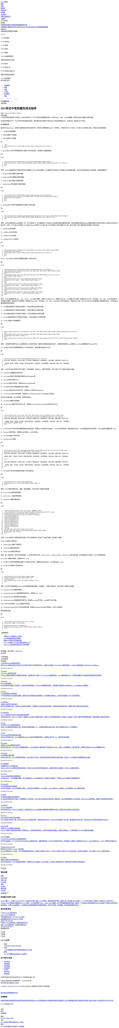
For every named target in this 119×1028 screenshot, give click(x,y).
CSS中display (10, 663)
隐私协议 (7, 974)
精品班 (3, 8)
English (6, 969)
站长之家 (46, 1000)
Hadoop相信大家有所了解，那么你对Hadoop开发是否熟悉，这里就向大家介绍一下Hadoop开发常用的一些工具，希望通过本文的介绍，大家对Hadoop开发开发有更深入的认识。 (55, 819)
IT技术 (32, 27)
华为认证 (21, 27)
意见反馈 (7, 968)
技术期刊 (7, 94)
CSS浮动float (9, 693)
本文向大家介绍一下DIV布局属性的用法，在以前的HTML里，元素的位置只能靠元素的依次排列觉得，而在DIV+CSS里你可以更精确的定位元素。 (46, 757)
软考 (12, 27)
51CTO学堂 (7, 954)
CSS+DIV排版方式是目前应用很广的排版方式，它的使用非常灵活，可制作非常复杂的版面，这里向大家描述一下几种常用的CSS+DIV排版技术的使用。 (48, 830)
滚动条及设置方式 (10, 797)
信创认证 (16, 27)
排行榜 (11, 25)
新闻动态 (7, 964)
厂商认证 (27, 27)
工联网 (69, 1000)
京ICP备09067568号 (13, 983)
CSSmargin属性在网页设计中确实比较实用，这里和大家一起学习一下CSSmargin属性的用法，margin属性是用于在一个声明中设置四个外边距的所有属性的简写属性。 (51, 675)
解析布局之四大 (9, 859)
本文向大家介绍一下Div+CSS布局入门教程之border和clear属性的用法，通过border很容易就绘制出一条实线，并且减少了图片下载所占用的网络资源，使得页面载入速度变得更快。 (56, 717)
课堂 (10, 31)
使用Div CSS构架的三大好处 (13, 636)
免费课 (3, 12)
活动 (5, 96)
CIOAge (10, 945)
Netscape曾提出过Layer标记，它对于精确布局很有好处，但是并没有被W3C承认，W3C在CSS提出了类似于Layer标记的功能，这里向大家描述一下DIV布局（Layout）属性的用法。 (56, 851)
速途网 (51, 1000)
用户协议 (7, 971)
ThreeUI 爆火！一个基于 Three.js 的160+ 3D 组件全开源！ (18, 901)
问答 (7, 31)
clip (4, 733)
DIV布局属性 (5, 764)
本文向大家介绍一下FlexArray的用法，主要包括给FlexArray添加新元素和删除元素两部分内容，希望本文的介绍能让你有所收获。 (40, 809)
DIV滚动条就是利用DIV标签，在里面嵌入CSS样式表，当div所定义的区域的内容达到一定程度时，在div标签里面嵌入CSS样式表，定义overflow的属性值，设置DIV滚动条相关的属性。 (57, 799)
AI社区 (6, 92)
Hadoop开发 (4, 826)
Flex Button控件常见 (11, 735)
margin (5, 681)
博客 (2, 4)
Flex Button (4, 743)
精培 (12, 954)
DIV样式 (3, 653)
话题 (5, 89)
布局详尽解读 (9, 786)
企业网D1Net (95, 1000)
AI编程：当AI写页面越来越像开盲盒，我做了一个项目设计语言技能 (72, 903)
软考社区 (3, 10)
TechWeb (36, 1000)
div (7, 784)
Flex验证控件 (9, 704)
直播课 (19, 25)
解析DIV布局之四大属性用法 (13, 640)
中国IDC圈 (88, 1000)
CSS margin (8, 673)
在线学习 (3, 29)
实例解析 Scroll (9, 766)
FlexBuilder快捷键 (10, 745)
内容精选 (7, 85)
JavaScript (3, 784)
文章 (2, 31)
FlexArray (6, 807)
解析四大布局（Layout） (12, 849)
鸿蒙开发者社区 (5, 16)
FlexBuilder (4, 753)
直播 (16, 31)
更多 (9, 909)
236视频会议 (81, 1000)
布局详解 (7, 755)
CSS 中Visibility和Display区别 (13, 839)
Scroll (4, 774)
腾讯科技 (9, 1000)
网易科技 (14, 1000)
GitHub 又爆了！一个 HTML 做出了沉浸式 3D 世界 (87, 901)
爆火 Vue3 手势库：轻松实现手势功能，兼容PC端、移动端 (54, 901)
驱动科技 (26, 1000)
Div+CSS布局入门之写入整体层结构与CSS (17, 642)
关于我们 (7, 961)
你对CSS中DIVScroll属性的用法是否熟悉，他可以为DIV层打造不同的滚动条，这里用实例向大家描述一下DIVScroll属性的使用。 (40, 768)
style (6, 683)
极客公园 (74, 1000)
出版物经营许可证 (12, 993)
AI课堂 (3, 18)
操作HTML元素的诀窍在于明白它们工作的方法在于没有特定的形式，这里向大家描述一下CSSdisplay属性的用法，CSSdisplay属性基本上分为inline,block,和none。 (50, 665)
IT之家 (65, 1000)
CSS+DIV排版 (5, 837)
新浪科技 (3, 1000)
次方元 (105, 1000)
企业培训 (3, 14)
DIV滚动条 (4, 805)
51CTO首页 (4, 2)
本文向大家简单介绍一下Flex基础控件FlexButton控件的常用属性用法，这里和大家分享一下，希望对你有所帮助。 (36, 737)
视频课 (3, 25)
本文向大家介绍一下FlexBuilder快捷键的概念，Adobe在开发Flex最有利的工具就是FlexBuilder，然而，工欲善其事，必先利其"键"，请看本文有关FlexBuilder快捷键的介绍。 (53, 747)
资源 (4, 31)
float (7, 702)
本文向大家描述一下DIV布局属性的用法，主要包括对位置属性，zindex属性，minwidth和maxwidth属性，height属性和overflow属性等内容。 (43, 788)
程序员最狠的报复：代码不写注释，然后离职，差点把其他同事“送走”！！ (58, 905)
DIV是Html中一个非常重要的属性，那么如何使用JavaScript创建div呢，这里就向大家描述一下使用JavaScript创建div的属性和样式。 (41, 778)
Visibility (3, 847)
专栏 (13, 31)
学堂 (2, 6)
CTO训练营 (23, 954)
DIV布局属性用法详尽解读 (12, 638)
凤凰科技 (20, 1000)
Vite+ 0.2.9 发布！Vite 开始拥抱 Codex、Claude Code (35, 903)
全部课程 (3, 27)
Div (2, 723)
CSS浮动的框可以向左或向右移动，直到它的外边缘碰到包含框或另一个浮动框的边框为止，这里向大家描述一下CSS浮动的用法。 (41, 695)
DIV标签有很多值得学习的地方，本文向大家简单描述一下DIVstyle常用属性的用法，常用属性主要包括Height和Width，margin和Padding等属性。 (45, 685)
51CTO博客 (7, 950)
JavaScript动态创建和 (11, 776)
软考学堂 (24, 25)
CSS (2, 671)
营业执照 (4, 993)
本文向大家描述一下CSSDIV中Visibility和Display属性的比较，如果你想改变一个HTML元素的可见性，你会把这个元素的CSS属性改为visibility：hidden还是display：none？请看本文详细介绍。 (59, 841)
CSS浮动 (3, 702)
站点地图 (7, 966)
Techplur (18, 945)
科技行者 (31, 1000)
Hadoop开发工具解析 (10, 817)
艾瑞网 (41, 1000)
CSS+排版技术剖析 (10, 828)
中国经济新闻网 (58, 1000)
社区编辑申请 (5, 101)
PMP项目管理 (38, 27)
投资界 (101, 1000)
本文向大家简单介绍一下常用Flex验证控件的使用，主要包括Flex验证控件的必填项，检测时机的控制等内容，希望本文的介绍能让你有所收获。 (45, 706)
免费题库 (45, 27)
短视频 (15, 25)
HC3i (14, 945)
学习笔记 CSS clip (10, 725)
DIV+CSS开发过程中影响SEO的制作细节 (16, 644)
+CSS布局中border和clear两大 (15, 715)
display (5, 671)
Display (8, 847)
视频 (5, 87)
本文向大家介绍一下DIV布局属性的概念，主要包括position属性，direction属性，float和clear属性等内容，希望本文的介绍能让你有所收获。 (43, 862)
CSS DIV (12, 847)
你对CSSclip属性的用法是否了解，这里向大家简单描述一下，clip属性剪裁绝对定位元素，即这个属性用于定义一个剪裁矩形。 (39, 727)
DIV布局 (3, 795)
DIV (2, 691)
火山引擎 (110, 1000)
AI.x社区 (29, 950)
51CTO (6, 945)
